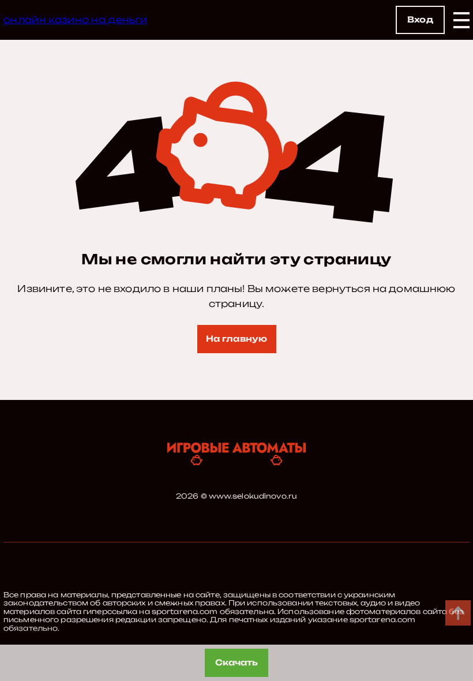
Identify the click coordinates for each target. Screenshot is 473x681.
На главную (236, 338)
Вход (420, 19)
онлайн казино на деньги (75, 19)
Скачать (236, 662)
